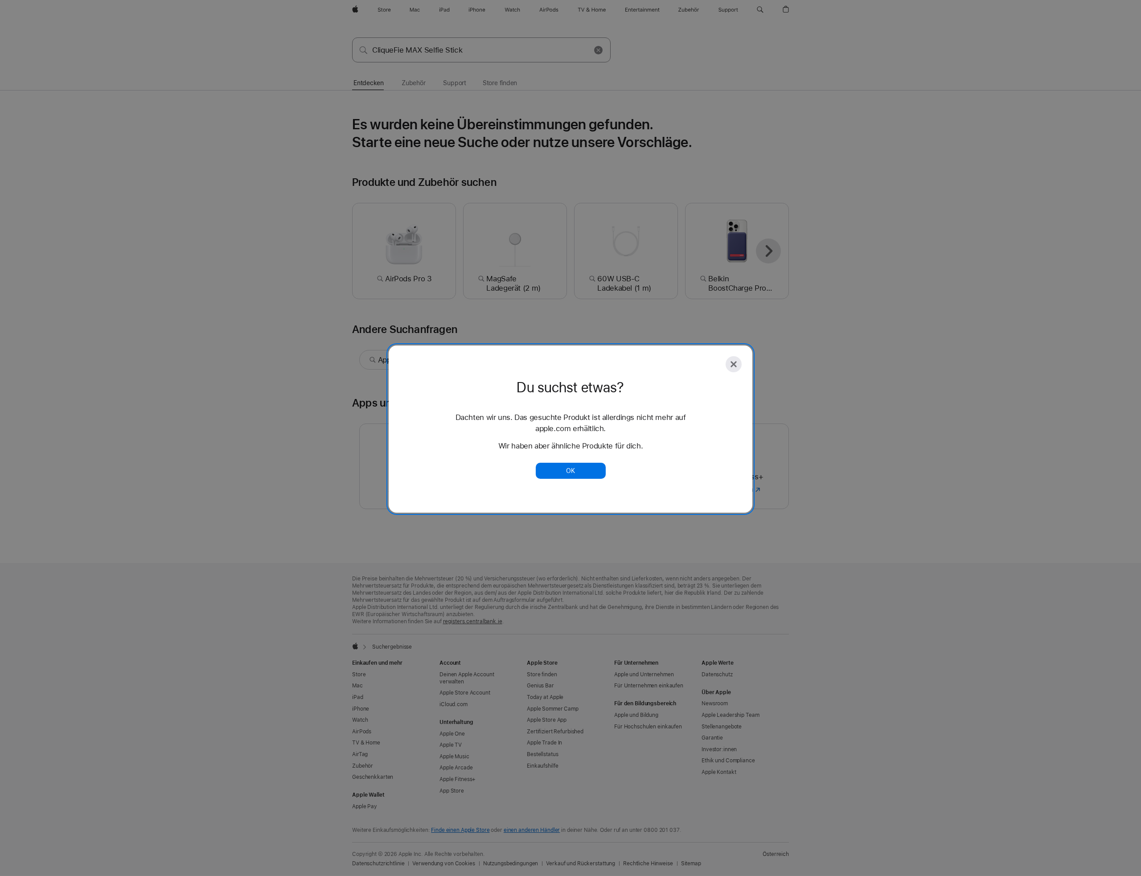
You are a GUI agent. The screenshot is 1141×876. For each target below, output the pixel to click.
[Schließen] (733, 364)
